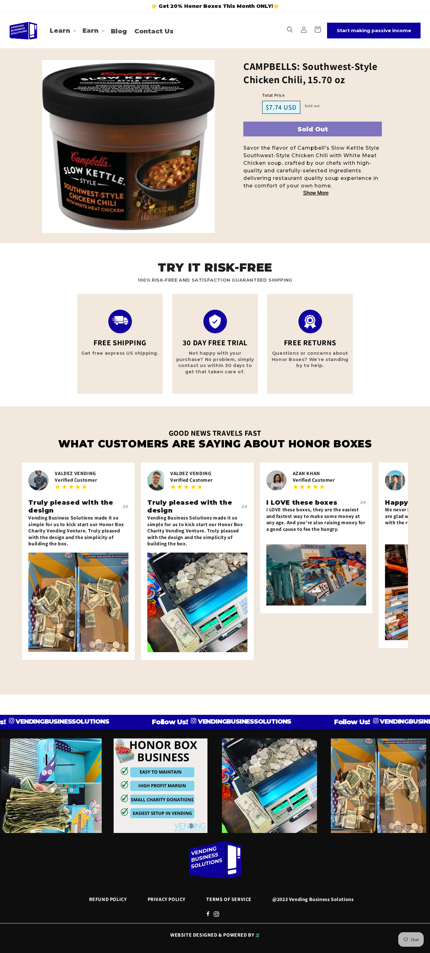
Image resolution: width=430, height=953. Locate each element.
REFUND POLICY (108, 899)
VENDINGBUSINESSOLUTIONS (219, 721)
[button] (62, 30)
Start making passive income (374, 30)
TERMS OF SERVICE (229, 899)
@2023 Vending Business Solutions (313, 899)
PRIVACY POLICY (166, 899)
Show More (316, 193)
